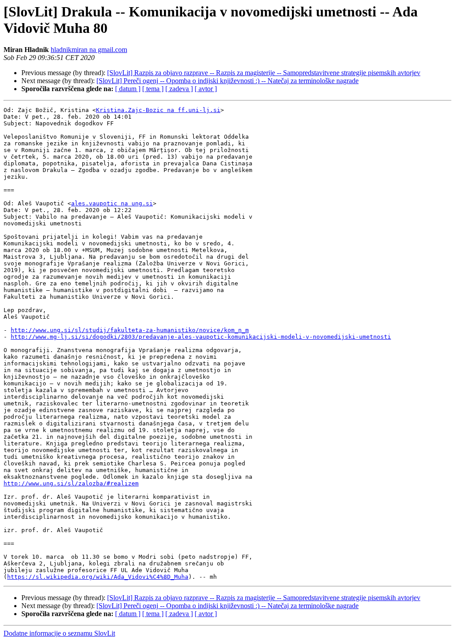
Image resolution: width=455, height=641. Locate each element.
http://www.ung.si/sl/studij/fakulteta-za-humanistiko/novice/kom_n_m (130, 330)
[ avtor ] (206, 88)
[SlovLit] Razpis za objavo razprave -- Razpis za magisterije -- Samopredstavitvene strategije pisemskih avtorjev (263, 72)
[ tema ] (153, 88)
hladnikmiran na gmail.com (89, 49)
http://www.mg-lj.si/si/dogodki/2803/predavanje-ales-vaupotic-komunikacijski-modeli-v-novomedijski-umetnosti (201, 336)
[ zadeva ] (179, 88)
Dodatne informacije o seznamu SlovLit (59, 633)
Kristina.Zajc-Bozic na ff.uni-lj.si (158, 110)
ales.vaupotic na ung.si (112, 203)
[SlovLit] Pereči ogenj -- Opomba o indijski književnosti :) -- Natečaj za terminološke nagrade (227, 80)
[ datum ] (127, 88)
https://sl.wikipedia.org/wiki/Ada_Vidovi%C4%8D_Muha (97, 576)
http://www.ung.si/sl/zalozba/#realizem (71, 483)
